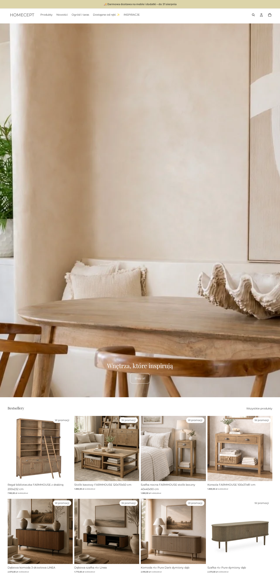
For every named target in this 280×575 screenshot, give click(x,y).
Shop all (140, 378)
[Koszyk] (270, 15)
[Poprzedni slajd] (13, 448)
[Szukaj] (253, 15)
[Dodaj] (66, 475)
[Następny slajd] (67, 448)
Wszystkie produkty (259, 408)
